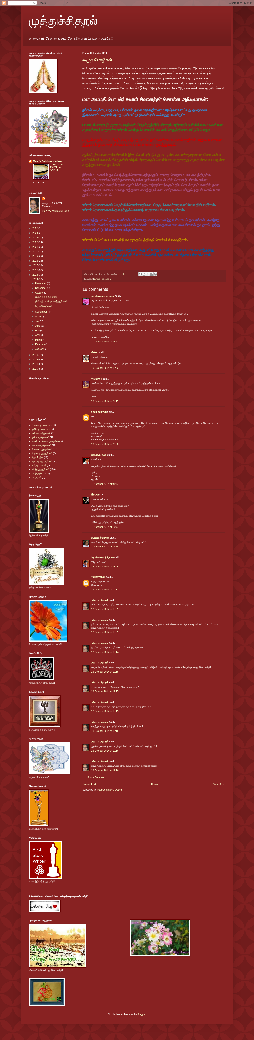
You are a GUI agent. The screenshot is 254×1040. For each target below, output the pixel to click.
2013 (35, 355)
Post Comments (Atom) (109, 789)
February (40, 344)
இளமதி (95, 494)
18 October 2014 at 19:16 (105, 731)
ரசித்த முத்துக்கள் (102, 279)
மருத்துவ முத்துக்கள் (42, 461)
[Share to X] (148, 274)
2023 (35, 237)
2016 (35, 270)
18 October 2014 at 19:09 (105, 609)
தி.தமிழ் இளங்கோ (100, 537)
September (41, 311)
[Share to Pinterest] (155, 274)
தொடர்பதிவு (37, 457)
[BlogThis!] (144, 274)
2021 (35, 247)
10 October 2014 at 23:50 (105, 444)
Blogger (141, 1014)
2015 (35, 274)
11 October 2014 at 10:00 (104, 527)
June (38, 325)
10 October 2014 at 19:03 (105, 368)
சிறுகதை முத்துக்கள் (42, 453)
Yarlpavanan (98, 577)
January (39, 349)
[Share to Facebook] (152, 274)
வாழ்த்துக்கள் (38, 473)
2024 (35, 233)
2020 (35, 251)
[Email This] (140, 274)
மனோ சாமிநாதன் (99, 600)
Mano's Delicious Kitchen (47, 161)
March (38, 339)
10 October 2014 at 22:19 (105, 401)
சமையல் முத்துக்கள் (41, 445)
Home (154, 784)
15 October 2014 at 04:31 (105, 589)
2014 (35, 279)
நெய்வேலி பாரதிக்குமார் (102, 557)
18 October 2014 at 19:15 (105, 671)
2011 (35, 364)
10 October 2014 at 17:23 (105, 341)
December (41, 283)
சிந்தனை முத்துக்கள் (42, 449)
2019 (35, 256)
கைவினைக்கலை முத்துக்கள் (46, 441)
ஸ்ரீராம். (95, 352)
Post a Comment (96, 777)
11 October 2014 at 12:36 (104, 546)
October (39, 292)
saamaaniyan (99, 411)
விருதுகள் (36, 477)
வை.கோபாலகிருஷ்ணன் (102, 296)
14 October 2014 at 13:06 (105, 566)
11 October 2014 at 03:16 (104, 484)
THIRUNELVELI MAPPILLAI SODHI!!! (57, 167)
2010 (35, 368)
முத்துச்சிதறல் (63, 20)
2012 (35, 359)
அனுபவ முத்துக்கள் (41, 425)
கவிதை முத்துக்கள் (41, 433)
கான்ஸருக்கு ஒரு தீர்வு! (46, 296)
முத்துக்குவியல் (39, 465)
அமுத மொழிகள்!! (98, 59)
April (38, 335)
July (37, 321)
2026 (35, 228)
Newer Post (89, 784)
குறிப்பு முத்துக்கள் (40, 437)
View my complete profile (55, 211)
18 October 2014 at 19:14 (105, 652)
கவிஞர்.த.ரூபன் (98, 454)
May (37, 330)
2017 (35, 265)
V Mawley (96, 378)
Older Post (218, 784)
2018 (35, 260)
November (41, 288)
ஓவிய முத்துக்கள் (40, 429)
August (39, 316)
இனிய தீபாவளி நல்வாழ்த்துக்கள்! (51, 301)
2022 (35, 242)
